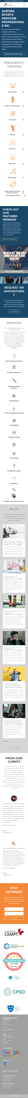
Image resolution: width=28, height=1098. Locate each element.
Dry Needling (14, 425)
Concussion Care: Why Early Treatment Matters (11, 577)
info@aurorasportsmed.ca (8, 1029)
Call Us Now (14, 311)
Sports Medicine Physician (14, 361)
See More (14, 748)
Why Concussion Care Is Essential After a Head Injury (12, 648)
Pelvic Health (14, 458)
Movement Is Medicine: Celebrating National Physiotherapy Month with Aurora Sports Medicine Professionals (14, 542)
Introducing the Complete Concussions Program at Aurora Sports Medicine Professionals (12, 685)
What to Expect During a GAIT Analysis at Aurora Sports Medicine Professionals (14, 612)
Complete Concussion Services (14, 501)
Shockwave (14, 483)
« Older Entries (6, 741)
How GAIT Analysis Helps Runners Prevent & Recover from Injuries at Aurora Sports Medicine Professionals (14, 722)
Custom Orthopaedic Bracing (14, 413)
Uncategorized (19, 544)
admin (6, 544)
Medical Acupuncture (14, 372)
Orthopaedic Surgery (14, 471)
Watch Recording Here (9, 239)
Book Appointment (14, 54)
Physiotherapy (14, 401)
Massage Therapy (14, 437)
